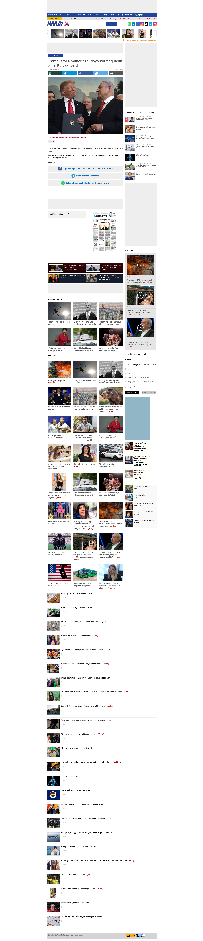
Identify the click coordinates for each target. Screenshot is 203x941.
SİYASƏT (69, 15)
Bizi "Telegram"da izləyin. (88, 176)
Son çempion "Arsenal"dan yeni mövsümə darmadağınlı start (86, 818)
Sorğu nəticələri (149, 392)
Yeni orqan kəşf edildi (70, 776)
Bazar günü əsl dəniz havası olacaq (77, 593)
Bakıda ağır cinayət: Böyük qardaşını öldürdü (81, 917)
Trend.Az (123, 19)
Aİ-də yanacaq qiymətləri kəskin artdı (76, 748)
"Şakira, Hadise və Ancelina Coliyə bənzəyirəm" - (85, 664)
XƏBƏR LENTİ (52, 15)
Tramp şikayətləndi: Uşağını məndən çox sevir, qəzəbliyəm (85, 678)
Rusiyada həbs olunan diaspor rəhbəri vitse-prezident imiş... (86, 720)
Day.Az (115, 19)
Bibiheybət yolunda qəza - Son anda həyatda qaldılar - (87, 706)
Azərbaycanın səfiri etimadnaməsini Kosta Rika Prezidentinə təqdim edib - (97, 860)
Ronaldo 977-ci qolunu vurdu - (77, 875)
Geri (48, 33)
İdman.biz (142, 19)
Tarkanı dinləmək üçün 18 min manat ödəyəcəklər (82, 804)
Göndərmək (132, 392)
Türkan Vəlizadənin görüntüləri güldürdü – (82, 889)
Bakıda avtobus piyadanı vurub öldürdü (77, 608)
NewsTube (128, 15)
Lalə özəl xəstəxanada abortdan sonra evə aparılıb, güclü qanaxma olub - (95, 692)
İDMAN (89, 15)
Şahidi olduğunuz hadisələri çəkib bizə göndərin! (87, 183)
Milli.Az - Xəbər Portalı (59, 214)
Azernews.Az (132, 19)
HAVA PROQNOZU (105, 19)
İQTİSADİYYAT (80, 15)
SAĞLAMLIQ (115, 15)
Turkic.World (151, 19)
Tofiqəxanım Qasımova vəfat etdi (75, 903)
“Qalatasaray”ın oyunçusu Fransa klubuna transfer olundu (85, 650)
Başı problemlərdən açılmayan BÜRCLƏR (79, 846)
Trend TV (74, 19)
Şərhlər (151, 112)
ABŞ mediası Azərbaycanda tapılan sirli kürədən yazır (83, 622)
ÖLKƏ (62, 15)
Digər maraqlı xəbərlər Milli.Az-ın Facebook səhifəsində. (87, 169)
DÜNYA (97, 15)
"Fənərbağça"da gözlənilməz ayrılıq (76, 790)
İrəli (155, 33)
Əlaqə (51, 18)
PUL (96, 19)
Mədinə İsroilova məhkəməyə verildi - (79, 636)
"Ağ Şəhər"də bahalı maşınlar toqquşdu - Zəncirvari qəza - (91, 762)
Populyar (131, 112)
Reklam (57, 18)
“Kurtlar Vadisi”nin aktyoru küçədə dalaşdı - (82, 734)
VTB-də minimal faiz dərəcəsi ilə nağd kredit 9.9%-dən (67, 137)
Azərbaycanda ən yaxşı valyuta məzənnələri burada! (141, 40)
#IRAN (51, 142)
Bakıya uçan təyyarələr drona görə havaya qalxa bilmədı (86, 832)
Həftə (141, 112)
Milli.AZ (55, 23)
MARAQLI (105, 15)
